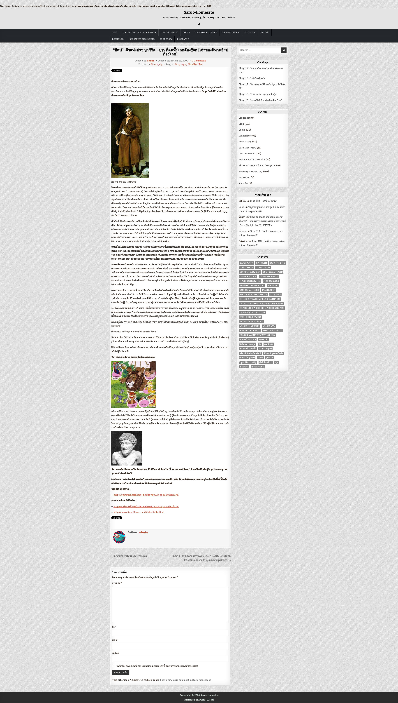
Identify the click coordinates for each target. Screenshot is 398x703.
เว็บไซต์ (115, 653)
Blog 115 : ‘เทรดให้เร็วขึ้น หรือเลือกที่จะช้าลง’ (260, 100)
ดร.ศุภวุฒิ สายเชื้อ (247, 348)
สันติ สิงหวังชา (265, 362)
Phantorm (268, 290)
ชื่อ (114, 627)
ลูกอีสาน (269, 357)
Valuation (250, 32)
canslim (261, 263)
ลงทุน (260, 357)
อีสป (200, 64)
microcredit (271, 281)
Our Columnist (169, 32)
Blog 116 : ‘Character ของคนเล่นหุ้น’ (258, 94)
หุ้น (276, 362)
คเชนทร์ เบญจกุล (247, 339)
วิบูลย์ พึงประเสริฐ (247, 362)
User (241, 207)
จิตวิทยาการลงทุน (247, 344)
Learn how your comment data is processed (185, 680)
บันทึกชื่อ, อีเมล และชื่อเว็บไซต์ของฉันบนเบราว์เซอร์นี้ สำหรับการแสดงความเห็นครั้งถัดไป (157, 666)
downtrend (277, 263)
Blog (114, 32)
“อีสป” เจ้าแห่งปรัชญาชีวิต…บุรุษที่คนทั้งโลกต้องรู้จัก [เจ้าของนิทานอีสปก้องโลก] (170, 52)
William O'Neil (272, 330)
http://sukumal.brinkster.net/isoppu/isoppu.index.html (146, 495)
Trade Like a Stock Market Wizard (261, 308)
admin (150, 61)
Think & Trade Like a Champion (139, 32)
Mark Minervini (249, 281)
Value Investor (249, 326)
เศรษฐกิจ (243, 366)
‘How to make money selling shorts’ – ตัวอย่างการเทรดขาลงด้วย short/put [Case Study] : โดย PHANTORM (262, 221)
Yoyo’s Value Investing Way (257, 335)
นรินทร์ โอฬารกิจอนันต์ (250, 353)
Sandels (275, 294)
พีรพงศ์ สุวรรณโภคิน (273, 353)
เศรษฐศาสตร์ (257, 366)
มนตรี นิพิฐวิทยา (247, 357)
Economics (118, 39)
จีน (260, 344)
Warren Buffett (249, 330)
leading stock (268, 276)
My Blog (273, 285)
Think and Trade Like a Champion (261, 303)
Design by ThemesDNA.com (199, 699)
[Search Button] (199, 24)
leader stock (247, 276)
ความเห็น (117, 583)
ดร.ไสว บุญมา (265, 348)
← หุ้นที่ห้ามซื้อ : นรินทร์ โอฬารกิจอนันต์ (128, 556)
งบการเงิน (265, 32)
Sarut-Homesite (199, 12)
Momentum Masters (252, 285)
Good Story (166, 39)
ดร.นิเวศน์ (268, 344)
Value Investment (251, 321)
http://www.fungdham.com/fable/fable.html (138, 512)
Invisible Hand (273, 272)
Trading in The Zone (252, 312)
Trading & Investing (206, 32)
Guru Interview (230, 32)
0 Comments (199, 61)
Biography (183, 39)
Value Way (268, 326)
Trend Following (250, 317)
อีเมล (115, 640)
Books (186, 32)
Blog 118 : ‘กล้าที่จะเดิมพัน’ (252, 78)
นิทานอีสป (192, 64)
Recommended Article (142, 39)
